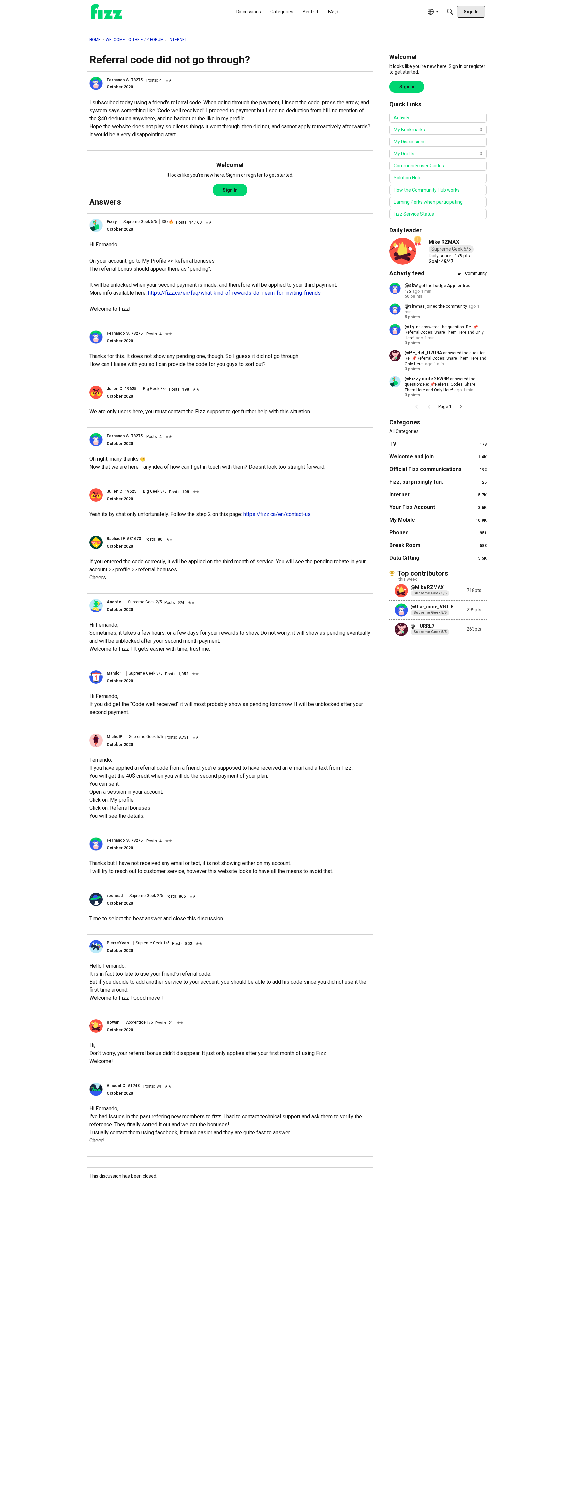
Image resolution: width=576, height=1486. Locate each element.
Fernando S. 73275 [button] (125, 80)
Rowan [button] (113, 1022)
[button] (96, 83)
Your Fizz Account (438, 507)
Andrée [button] (114, 602)
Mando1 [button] (114, 673)
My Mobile (438, 520)
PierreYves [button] (118, 943)
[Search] (450, 12)
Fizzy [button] (112, 221)
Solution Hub (407, 177)
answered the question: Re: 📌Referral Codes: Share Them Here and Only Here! (444, 332)
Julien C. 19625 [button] (121, 388)
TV (438, 444)
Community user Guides (419, 165)
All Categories (404, 431)
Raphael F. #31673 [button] (124, 538)
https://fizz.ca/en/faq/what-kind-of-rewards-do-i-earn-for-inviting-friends (234, 293)
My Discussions (410, 141)
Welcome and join (438, 456)
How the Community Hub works (427, 190)
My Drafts (438, 153)
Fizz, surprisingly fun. (438, 482)
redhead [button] (115, 895)
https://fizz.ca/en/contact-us (277, 514)
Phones (438, 532)
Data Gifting (438, 558)
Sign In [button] (230, 190)
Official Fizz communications (438, 469)
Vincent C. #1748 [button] (123, 1085)
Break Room (438, 545)
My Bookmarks (438, 129)
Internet (438, 494)
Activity (401, 117)
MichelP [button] (114, 736)
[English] (106, 12)
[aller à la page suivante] (460, 406)
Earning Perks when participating (428, 202)
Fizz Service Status (414, 214)
